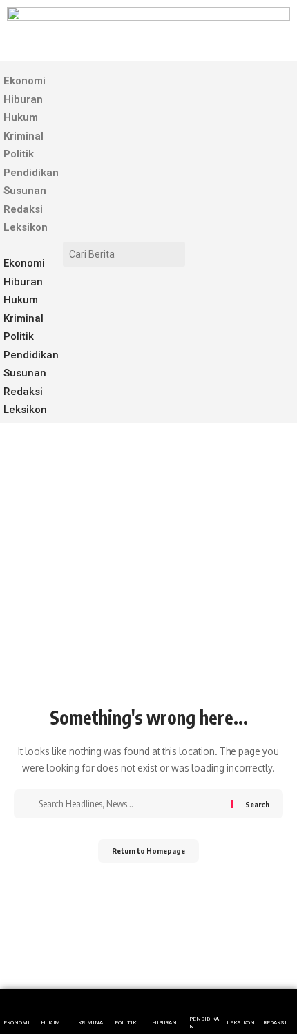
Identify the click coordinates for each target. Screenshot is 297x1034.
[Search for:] (133, 803)
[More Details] (242, 1012)
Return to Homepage (148, 850)
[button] (29, 246)
